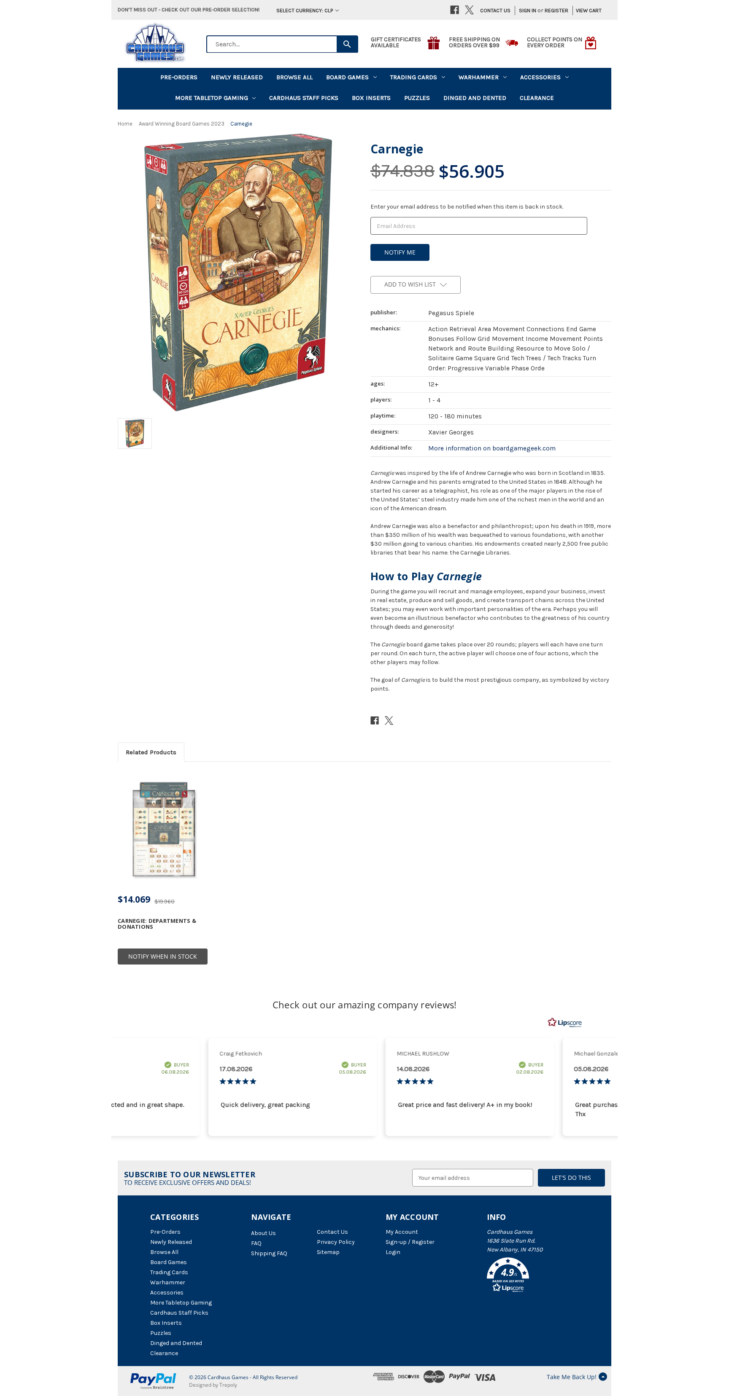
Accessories (540, 77)
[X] (469, 9)
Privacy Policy (336, 1242)
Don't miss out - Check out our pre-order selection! (188, 9)
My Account (402, 1231)
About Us (263, 1233)
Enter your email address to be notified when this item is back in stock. (466, 206)
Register (556, 10)
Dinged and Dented (474, 98)
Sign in (527, 10)
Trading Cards (413, 77)
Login (393, 1252)
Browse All (294, 77)
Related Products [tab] (151, 752)
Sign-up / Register (410, 1242)
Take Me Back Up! (572, 1377)
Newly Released (237, 77)
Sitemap (328, 1252)
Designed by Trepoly (213, 1384)
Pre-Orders (178, 77)
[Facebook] (454, 9)
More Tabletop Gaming (211, 98)
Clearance (537, 98)
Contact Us (495, 10)
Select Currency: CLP (304, 10)
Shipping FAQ (269, 1253)
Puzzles (417, 98)
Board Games (347, 77)
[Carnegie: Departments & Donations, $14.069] (162, 829)
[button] (533, 1276)
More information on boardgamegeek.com (492, 448)
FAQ (256, 1243)
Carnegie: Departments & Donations (157, 924)
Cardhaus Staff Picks (303, 98)
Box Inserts (371, 98)
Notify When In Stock (162, 956)
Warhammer (479, 77)
